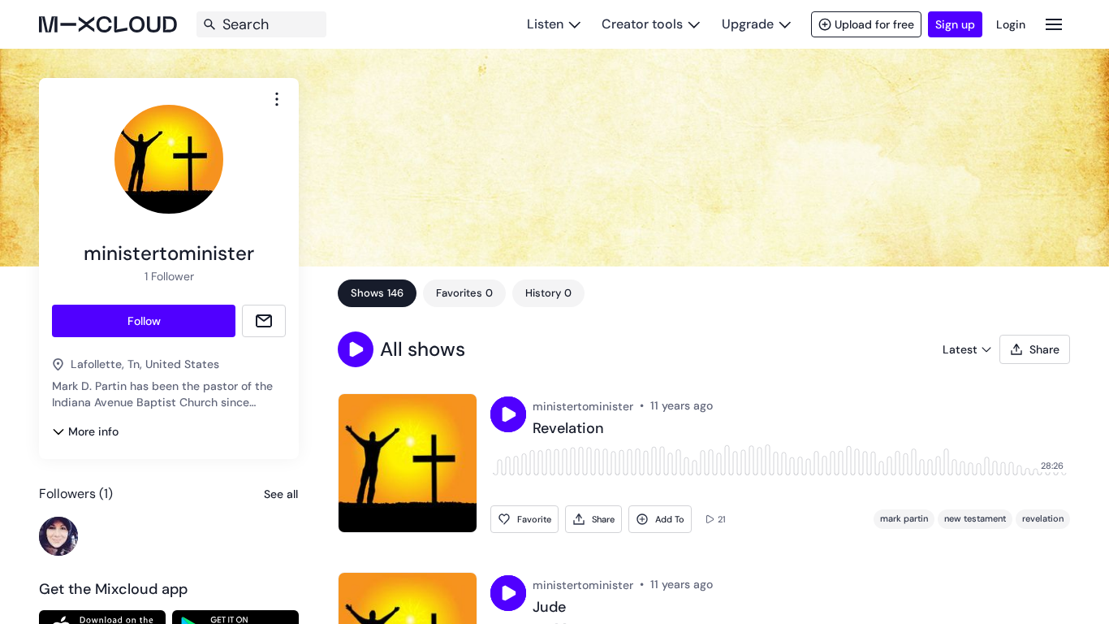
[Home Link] (108, 24)
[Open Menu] (1054, 24)
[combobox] (277, 99)
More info (93, 431)
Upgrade (748, 23)
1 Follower (169, 276)
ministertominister (583, 406)
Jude (549, 608)
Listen (545, 23)
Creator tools (642, 23)
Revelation (568, 429)
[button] (355, 349)
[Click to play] (508, 414)
